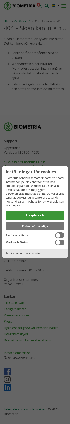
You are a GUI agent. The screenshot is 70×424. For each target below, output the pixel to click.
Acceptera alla (35, 215)
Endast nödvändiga (35, 226)
